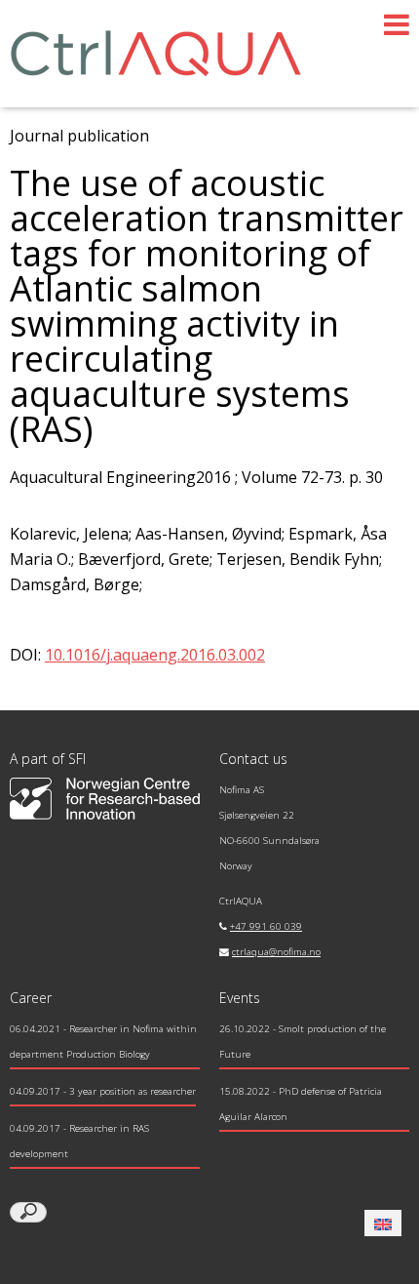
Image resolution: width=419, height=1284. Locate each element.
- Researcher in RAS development (79, 1141)
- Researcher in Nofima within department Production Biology (103, 1042)
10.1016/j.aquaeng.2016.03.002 (155, 654)
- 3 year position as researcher (103, 1091)
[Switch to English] (382, 1223)
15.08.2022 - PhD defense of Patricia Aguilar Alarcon (300, 1104)
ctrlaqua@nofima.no (276, 951)
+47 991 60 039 (266, 926)
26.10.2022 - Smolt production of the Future (302, 1042)
